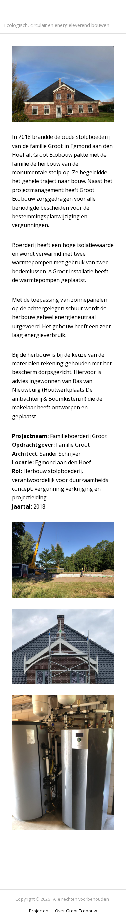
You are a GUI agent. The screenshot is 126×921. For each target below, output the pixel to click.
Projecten (38, 911)
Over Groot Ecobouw (76, 911)
